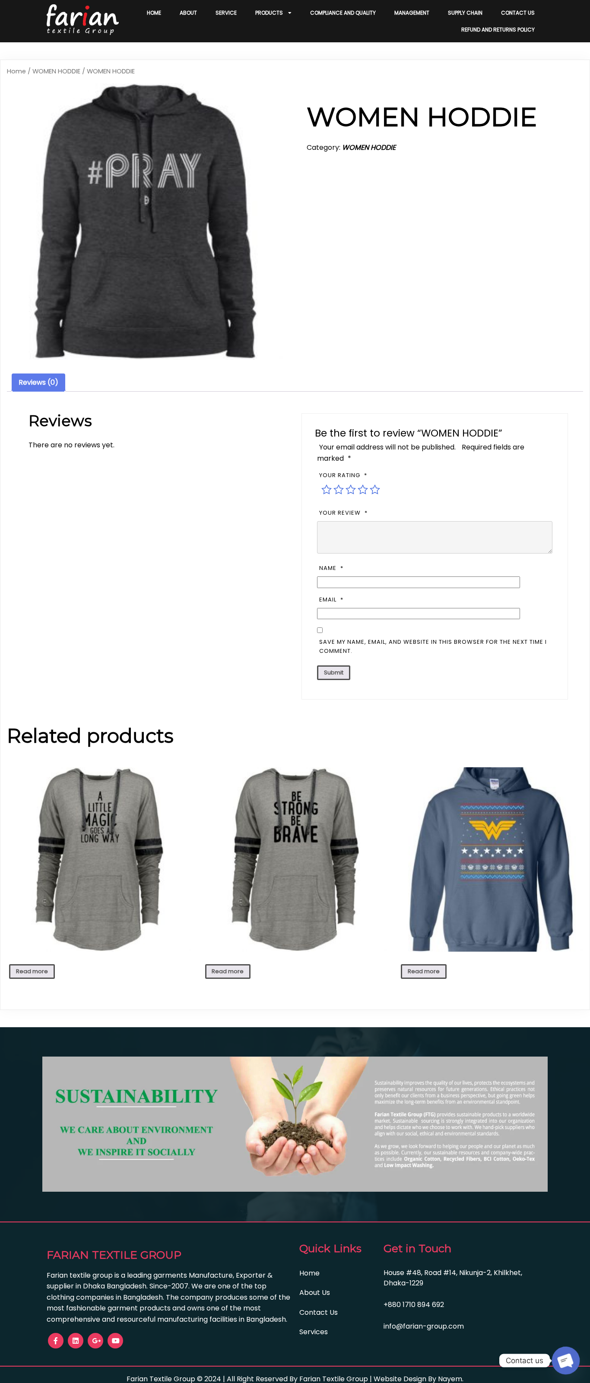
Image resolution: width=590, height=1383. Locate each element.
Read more (32, 971)
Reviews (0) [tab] (38, 382)
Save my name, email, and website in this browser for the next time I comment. (433, 646)
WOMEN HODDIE (56, 71)
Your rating (343, 475)
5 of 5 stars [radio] (375, 489)
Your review (343, 513)
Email (331, 599)
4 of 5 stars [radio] (363, 489)
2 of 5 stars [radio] (338, 489)
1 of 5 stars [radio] (326, 489)
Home (16, 71)
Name (331, 568)
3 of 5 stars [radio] (351, 489)
